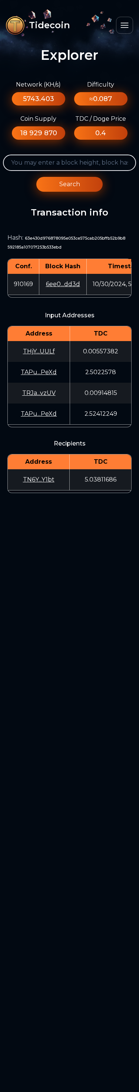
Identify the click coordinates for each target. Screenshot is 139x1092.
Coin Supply (38, 118)
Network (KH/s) (38, 84)
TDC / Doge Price (100, 118)
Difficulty (100, 84)
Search (69, 184)
